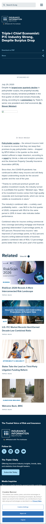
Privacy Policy (37, 501)
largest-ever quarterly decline (25, 87)
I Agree (23, 520)
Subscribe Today (10, 472)
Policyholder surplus (10, 143)
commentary (26, 99)
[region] (23, 504)
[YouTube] (23, 451)
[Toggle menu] (41, 5)
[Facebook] (17, 451)
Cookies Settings (23, 507)
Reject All (23, 513)
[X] (4, 451)
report (6, 158)
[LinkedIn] (10, 451)
